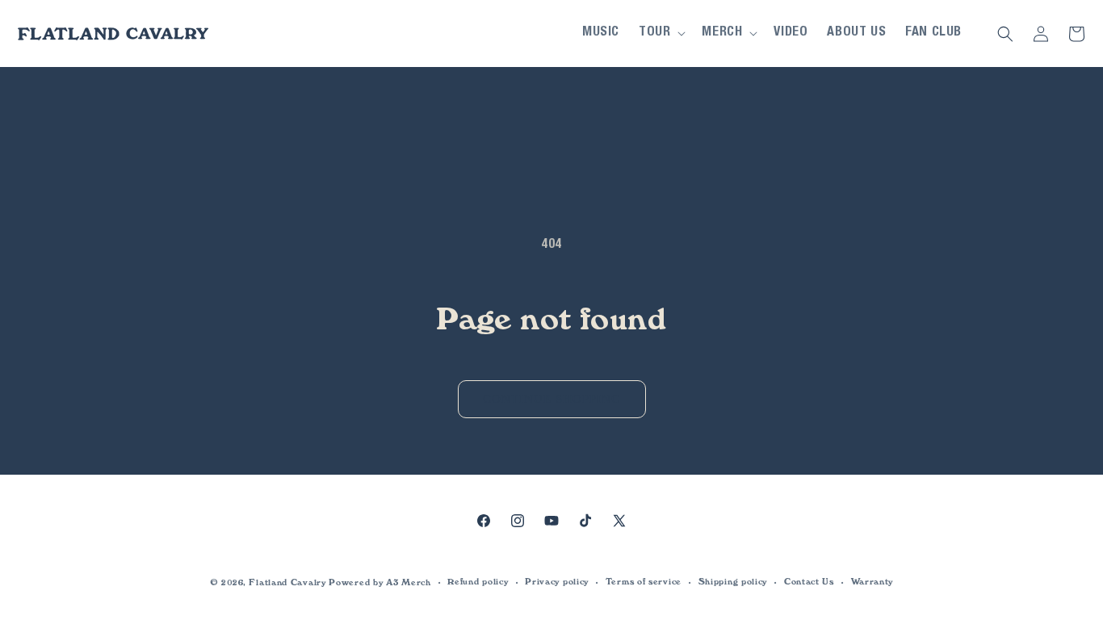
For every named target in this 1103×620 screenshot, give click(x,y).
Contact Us (809, 581)
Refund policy (477, 581)
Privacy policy (557, 581)
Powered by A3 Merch (379, 582)
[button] (660, 33)
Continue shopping (552, 398)
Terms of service (644, 581)
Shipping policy (733, 581)
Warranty (872, 581)
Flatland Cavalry (287, 582)
